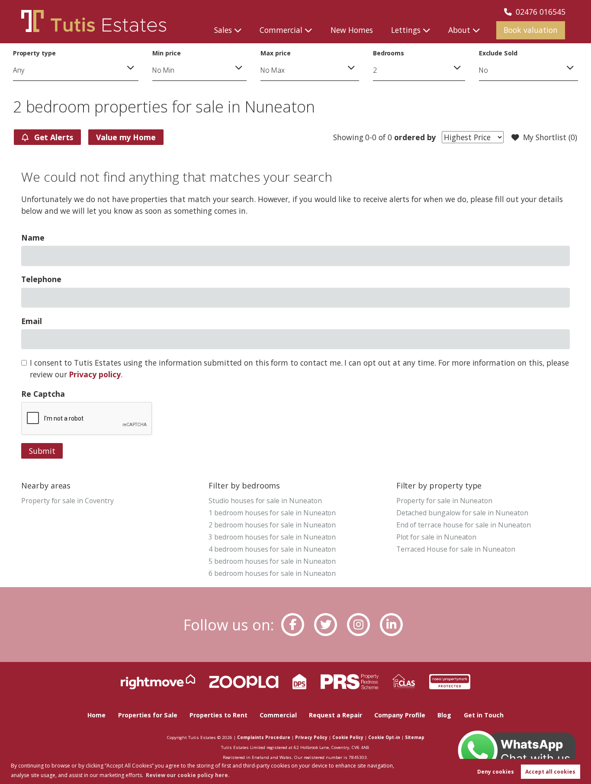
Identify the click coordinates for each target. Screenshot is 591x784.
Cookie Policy (347, 737)
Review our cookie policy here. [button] (188, 775)
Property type (34, 53)
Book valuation (531, 30)
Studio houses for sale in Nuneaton (265, 500)
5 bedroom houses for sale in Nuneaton (272, 561)
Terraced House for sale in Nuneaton (455, 549)
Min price (166, 53)
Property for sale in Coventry (67, 500)
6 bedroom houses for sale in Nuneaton (272, 573)
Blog (444, 715)
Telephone (41, 279)
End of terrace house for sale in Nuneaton (463, 525)
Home (96, 715)
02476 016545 (540, 11)
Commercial (281, 30)
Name (33, 237)
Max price (275, 53)
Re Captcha (42, 394)
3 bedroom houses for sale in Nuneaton (272, 537)
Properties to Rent (218, 715)
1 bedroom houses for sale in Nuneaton (272, 512)
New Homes (352, 30)
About (459, 30)
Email (31, 321)
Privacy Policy (311, 737)
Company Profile (399, 715)
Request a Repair (335, 715)
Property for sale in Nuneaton (444, 500)
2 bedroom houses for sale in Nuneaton (272, 525)
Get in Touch (484, 715)
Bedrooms (389, 53)
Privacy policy (94, 374)
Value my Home (126, 137)
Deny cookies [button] (495, 771)
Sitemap (414, 737)
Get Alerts (52, 137)
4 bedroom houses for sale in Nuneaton (272, 549)
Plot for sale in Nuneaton (436, 537)
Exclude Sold (498, 53)
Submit (42, 451)
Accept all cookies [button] (550, 771)
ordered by (415, 137)
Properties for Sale (147, 715)
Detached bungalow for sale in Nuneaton (462, 512)
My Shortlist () (550, 137)
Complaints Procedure (263, 737)
